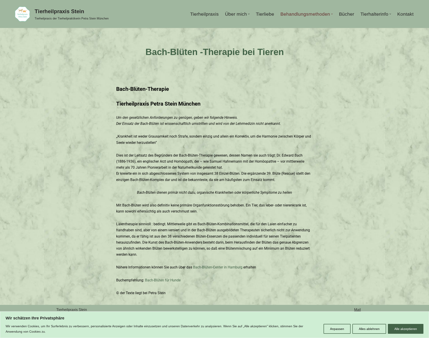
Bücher (346, 14)
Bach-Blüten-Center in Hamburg (217, 267)
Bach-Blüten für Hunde (163, 280)
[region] (214, 324)
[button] (249, 14)
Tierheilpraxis (204, 14)
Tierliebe (265, 14)
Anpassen (337, 329)
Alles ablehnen (369, 329)
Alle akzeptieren (405, 329)
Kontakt (405, 14)
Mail (357, 310)
